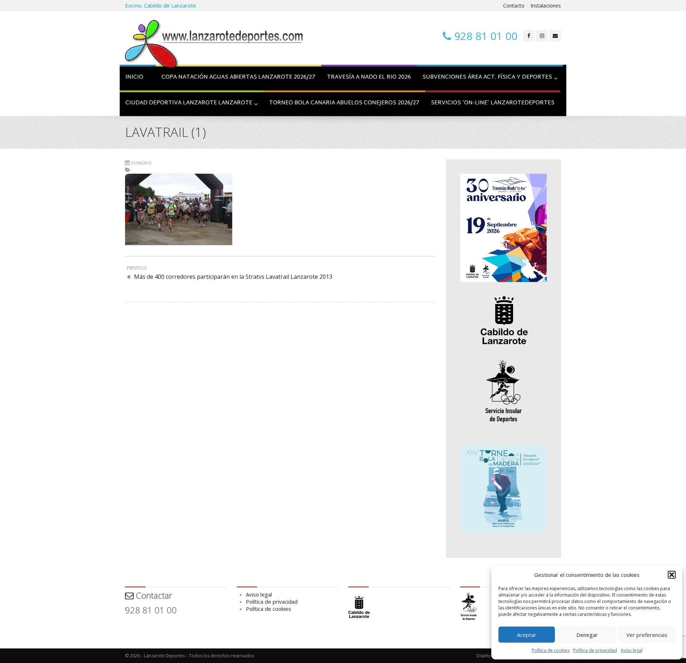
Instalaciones (546, 5)
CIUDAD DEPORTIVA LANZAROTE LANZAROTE (188, 103)
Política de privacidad (595, 650)
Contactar (153, 595)
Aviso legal (631, 650)
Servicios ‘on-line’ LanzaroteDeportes (493, 103)
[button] (671, 574)
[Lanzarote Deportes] (214, 45)
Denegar (587, 634)
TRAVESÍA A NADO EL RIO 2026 (369, 77)
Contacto (514, 5)
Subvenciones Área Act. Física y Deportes (487, 77)
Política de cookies (551, 650)
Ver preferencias (646, 634)
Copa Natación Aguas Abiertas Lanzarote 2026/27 (238, 77)
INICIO (134, 77)
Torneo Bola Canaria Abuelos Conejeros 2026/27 (344, 103)
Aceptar (526, 634)
